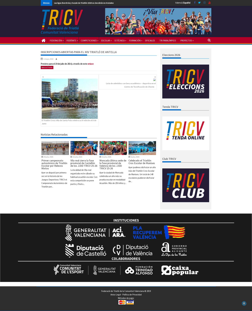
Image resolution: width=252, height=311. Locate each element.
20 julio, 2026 (48, 157)
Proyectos (186, 40)
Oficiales (150, 40)
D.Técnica (119, 40)
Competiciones (89, 40)
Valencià (179, 2)
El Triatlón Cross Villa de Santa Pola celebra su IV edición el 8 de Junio (69, 122)
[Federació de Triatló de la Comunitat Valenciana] (43, 40)
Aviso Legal (116, 294)
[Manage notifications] (244, 303)
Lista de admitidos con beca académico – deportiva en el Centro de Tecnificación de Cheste (131, 85)
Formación (135, 40)
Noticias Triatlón (47, 67)
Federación (56, 40)
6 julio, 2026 (135, 157)
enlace (91, 63)
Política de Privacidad (132, 294)
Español (186, 2)
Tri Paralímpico (167, 40)
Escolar (105, 40)
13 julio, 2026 (77, 157)
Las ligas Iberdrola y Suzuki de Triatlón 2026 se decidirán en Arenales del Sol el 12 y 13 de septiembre (98, 3)
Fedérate (71, 40)
